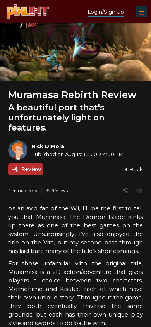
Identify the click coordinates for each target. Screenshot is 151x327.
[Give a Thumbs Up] (139, 190)
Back (136, 169)
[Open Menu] (141, 11)
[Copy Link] (125, 190)
